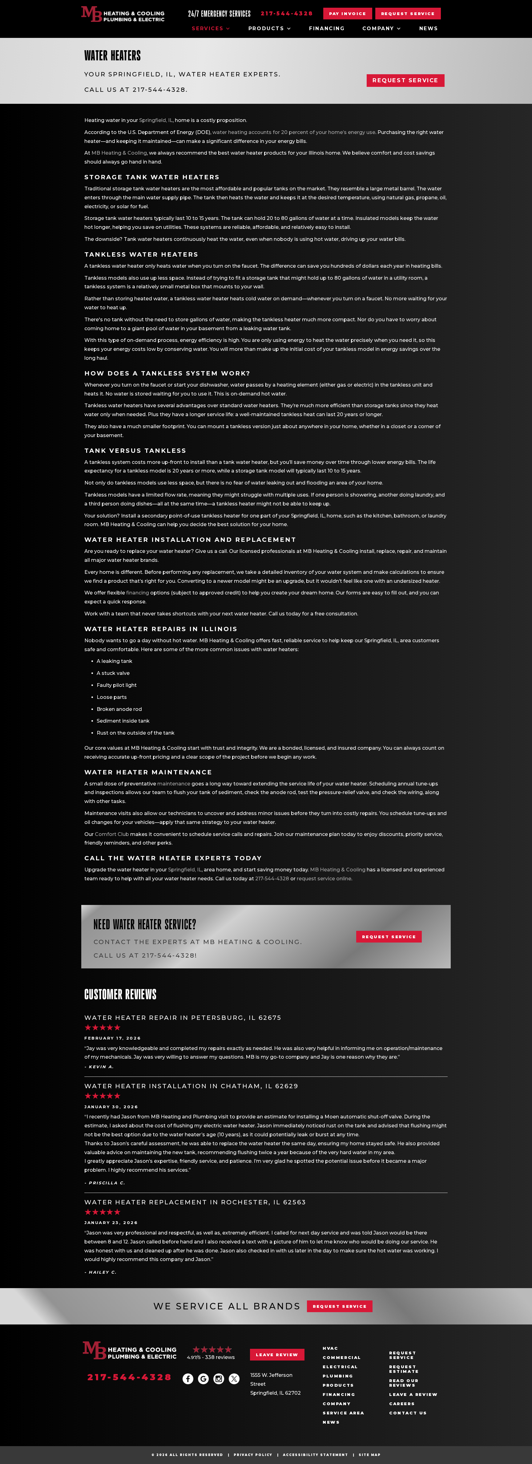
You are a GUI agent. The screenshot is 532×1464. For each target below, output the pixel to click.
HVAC (330, 1348)
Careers (402, 1403)
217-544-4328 (287, 13)
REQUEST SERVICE (340, 1306)
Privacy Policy (253, 1455)
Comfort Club (112, 834)
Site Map (370, 1455)
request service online (324, 879)
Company (378, 28)
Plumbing (338, 1376)
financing (137, 593)
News (428, 28)
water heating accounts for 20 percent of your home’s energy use (293, 132)
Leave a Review (413, 1394)
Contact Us (408, 1413)
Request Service (402, 1355)
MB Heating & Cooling (119, 153)
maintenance (173, 784)
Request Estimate (404, 1369)
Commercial (342, 1357)
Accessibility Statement (315, 1455)
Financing (327, 28)
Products (266, 28)
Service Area (343, 1413)
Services (208, 28)
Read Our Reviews (404, 1383)
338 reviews (220, 1357)
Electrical (340, 1367)
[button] (408, 13)
